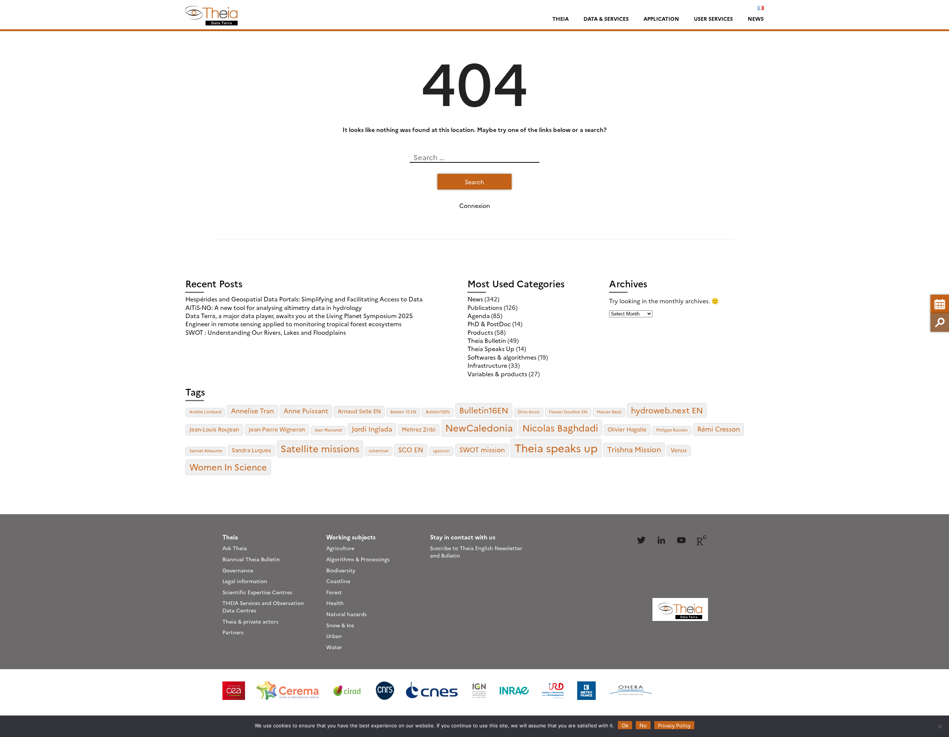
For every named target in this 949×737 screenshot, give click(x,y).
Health (335, 603)
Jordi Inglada (372, 428)
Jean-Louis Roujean (214, 429)
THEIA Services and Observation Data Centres (263, 606)
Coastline (338, 581)
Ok (625, 725)
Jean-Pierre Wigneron (277, 429)
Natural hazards (346, 614)
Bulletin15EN (438, 411)
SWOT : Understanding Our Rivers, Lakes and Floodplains (265, 332)
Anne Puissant (306, 410)
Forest (334, 592)
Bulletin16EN (483, 410)
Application (661, 18)
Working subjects (351, 537)
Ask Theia (234, 548)
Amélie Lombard (205, 411)
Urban (334, 635)
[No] (939, 726)
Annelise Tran (252, 410)
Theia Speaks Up (491, 348)
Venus (679, 450)
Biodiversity (341, 570)
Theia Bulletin (486, 340)
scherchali (378, 450)
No (643, 725)
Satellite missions (320, 448)
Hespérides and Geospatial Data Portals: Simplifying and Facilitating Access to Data (304, 299)
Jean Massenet (328, 430)
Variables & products (497, 374)
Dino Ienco (528, 411)
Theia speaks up (556, 447)
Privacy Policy (674, 725)
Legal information (244, 581)
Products (480, 332)
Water (334, 647)
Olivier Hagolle (627, 429)
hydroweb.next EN (667, 410)
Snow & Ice (340, 625)
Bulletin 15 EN (403, 411)
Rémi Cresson (718, 428)
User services (713, 18)
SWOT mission (482, 449)
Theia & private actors (250, 621)
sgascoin (441, 450)
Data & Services (606, 18)
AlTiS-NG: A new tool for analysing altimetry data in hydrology (273, 307)
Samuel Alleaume (205, 450)
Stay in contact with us (462, 537)
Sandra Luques (251, 450)
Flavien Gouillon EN (568, 411)
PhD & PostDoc (489, 324)
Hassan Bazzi (609, 411)
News (756, 18)
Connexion (474, 205)
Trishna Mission (634, 449)
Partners (233, 632)
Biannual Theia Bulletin (251, 559)
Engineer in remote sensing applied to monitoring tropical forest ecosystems (293, 324)
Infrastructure (487, 365)
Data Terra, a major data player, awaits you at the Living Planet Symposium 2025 (299, 315)
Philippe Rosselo (672, 430)
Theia (560, 18)
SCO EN (410, 449)
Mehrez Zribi (419, 429)
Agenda (478, 315)
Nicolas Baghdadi (560, 427)
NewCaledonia (479, 427)
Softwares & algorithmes (501, 357)
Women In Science (228, 467)
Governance (237, 570)
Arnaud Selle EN (359, 411)
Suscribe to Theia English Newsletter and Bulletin (476, 551)
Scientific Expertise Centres (257, 592)
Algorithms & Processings (358, 559)
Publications (484, 307)
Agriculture (340, 548)
